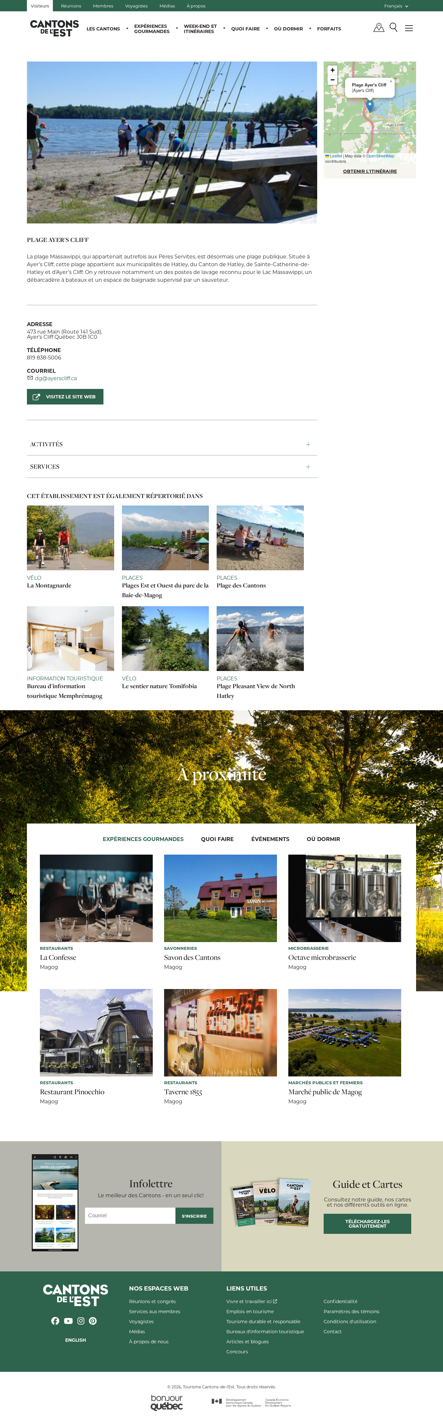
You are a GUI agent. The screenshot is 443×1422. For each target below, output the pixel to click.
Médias (167, 5)
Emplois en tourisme (250, 1311)
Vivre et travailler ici (249, 1301)
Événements (270, 839)
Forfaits (329, 29)
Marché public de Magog (325, 1092)
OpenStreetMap (380, 155)
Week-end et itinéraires (200, 28)
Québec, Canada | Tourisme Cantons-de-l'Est (54, 28)
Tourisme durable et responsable (263, 1321)
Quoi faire (245, 29)
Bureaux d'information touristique (265, 1331)
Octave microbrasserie (322, 957)
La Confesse (58, 957)
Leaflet (335, 155)
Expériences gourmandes (152, 28)
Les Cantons (103, 29)
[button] (370, 106)
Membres (103, 5)
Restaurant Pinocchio (72, 1092)
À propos (196, 5)
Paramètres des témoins (351, 1311)
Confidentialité (340, 1301)
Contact (333, 1331)
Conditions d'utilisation (350, 1321)
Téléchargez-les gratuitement (367, 1223)
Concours (237, 1351)
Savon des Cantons (192, 957)
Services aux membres (154, 1311)
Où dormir (288, 29)
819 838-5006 (44, 357)
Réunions (71, 5)
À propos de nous (149, 1341)
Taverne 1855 (183, 1092)
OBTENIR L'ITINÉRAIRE (370, 171)
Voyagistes (136, 5)
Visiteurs (40, 5)
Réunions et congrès (152, 1301)
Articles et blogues (247, 1341)
